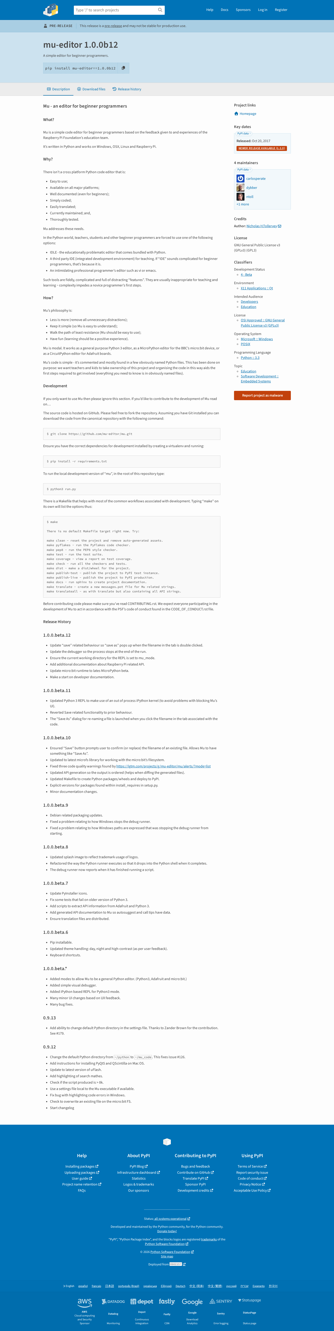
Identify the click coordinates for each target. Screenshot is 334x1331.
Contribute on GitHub (193, 1172)
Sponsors (243, 9)
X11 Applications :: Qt (257, 288)
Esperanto (259, 1286)
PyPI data (243, 133)
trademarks (209, 1239)
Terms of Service (250, 1166)
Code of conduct (250, 1178)
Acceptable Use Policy (250, 1190)
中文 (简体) (196, 1286)
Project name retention (79, 1184)
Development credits (193, 1190)
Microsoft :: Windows (257, 339)
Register (281, 9)
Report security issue (252, 1172)
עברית (245, 1286)
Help (209, 9)
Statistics (139, 1178)
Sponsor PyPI (195, 1184)
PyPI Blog (137, 1166)
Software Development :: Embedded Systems (260, 379)
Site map (167, 1256)
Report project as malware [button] (262, 395)
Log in (262, 9)
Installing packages (80, 1166)
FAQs (82, 1190)
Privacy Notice (250, 1184)
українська (150, 1286)
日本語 (109, 1286)
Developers (249, 301)
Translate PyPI (193, 1178)
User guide (80, 1178)
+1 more (243, 204)
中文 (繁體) (215, 1286)
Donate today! (167, 1231)
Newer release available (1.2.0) (262, 148)
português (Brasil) (128, 1286)
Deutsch (180, 1286)
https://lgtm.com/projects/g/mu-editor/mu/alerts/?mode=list (163, 766)
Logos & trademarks (138, 1184)
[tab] (58, 89)
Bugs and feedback (195, 1166)
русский (231, 1286)
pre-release (113, 25)
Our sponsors (138, 1190)
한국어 (273, 1286)
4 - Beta (246, 274)
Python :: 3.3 (250, 357)
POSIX (245, 344)
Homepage (248, 113)
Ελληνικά (166, 1286)
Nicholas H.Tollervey (262, 226)
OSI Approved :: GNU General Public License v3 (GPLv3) (263, 323)
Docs (224, 9)
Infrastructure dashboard (136, 1172)
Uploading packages (80, 1172)
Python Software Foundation (165, 1244)
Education (248, 306)
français (96, 1286)
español (83, 1286)
